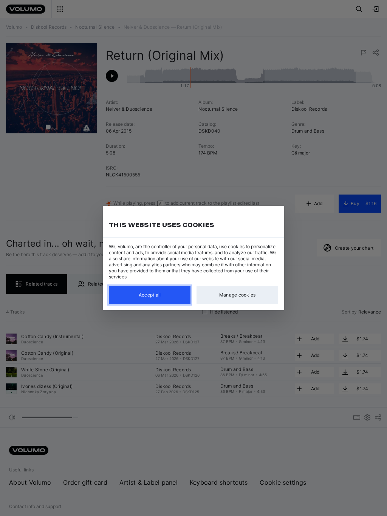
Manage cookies (237, 295)
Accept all (150, 295)
